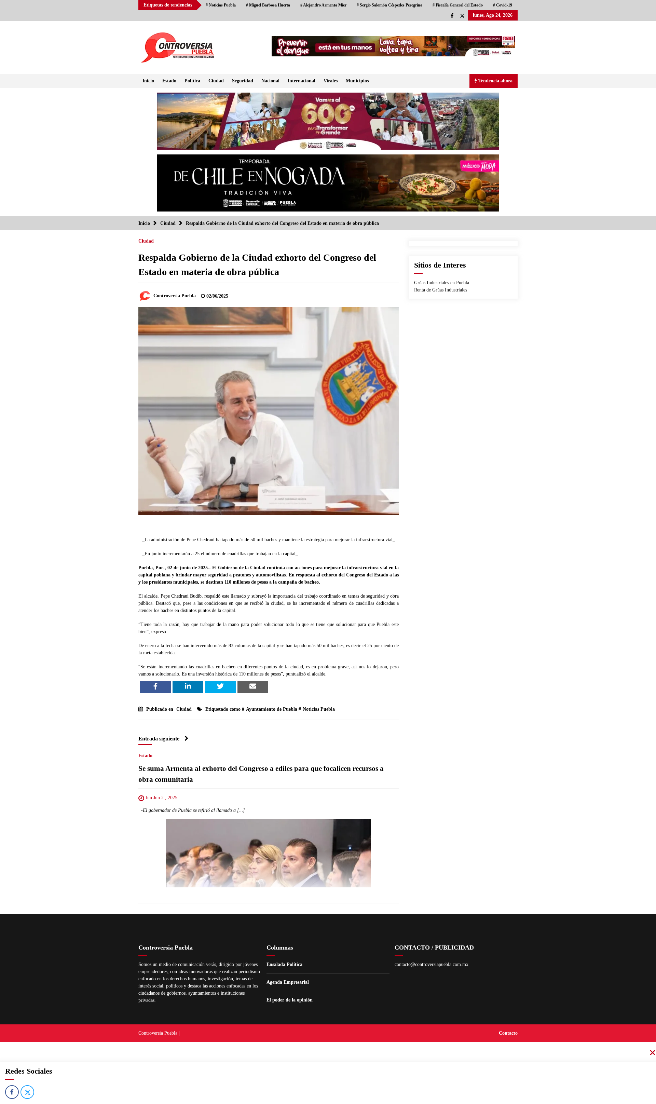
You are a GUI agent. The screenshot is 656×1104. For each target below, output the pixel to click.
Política (192, 80)
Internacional (301, 80)
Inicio (148, 80)
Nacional (270, 80)
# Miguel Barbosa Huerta (268, 5)
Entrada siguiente (158, 738)
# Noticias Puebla (221, 5)
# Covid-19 (502, 5)
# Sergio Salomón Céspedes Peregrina (389, 5)
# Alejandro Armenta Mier (323, 5)
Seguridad (242, 80)
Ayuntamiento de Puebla (271, 709)
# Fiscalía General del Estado (458, 5)
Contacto (508, 1033)
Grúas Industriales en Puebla (441, 282)
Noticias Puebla (319, 709)
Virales (331, 80)
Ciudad (216, 80)
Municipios (357, 80)
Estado (169, 80)
